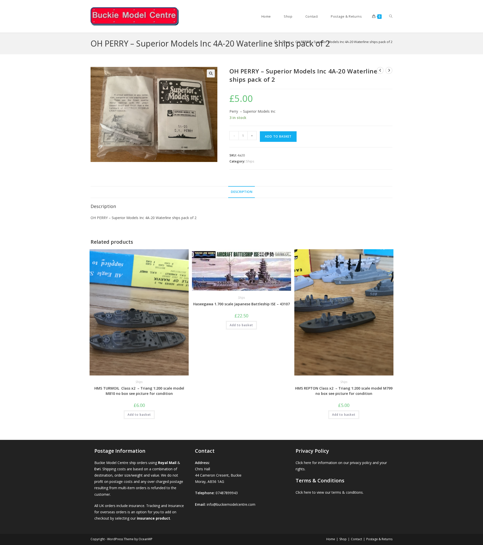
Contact (356, 539)
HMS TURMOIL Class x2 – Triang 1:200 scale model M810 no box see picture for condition (139, 391)
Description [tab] (241, 192)
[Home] (275, 41)
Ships (250, 161)
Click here (303, 462)
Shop (343, 539)
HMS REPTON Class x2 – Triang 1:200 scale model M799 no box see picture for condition (343, 391)
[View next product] (388, 70)
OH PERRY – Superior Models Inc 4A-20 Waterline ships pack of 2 (343, 41)
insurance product (153, 518)
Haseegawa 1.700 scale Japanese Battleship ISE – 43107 (241, 304)
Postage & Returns (379, 539)
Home (330, 539)
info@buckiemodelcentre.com (231, 504)
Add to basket (278, 136)
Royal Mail (167, 462)
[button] (211, 73)
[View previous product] (380, 70)
